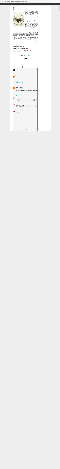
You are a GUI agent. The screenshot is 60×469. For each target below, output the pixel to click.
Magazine (7, 3)
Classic (1, 3)
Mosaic (11, 3)
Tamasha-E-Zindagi (18, 76)
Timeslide (20, 3)
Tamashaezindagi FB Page (19, 82)
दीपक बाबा (16, 69)
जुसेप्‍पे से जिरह (21, 56)
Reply (16, 84)
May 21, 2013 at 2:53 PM (21, 69)
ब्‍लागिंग (32, 56)
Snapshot (17, 3)
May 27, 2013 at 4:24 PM (24, 76)
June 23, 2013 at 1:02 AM (24, 97)
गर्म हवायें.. (25, 9)
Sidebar (14, 3)
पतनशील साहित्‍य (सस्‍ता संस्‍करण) (27, 56)
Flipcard (4, 3)
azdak (29, 55)
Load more (25, 129)
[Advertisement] (42, 22)
